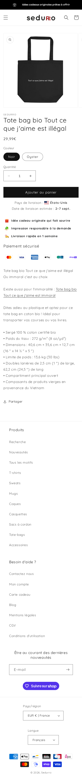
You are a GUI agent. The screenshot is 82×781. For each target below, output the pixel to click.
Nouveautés (18, 452)
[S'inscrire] (68, 669)
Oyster (32, 157)
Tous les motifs (21, 462)
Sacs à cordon (20, 524)
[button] (6, 18)
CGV (12, 625)
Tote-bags (17, 535)
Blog (12, 605)
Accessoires (18, 545)
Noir (11, 157)
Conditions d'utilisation (27, 636)
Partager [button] (16, 401)
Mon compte (19, 584)
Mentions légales (22, 615)
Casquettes (18, 514)
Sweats (15, 483)
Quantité (9, 167)
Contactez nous (21, 574)
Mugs (13, 493)
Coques (15, 504)
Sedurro (46, 772)
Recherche (17, 442)
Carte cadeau (19, 594)
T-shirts (15, 473)
